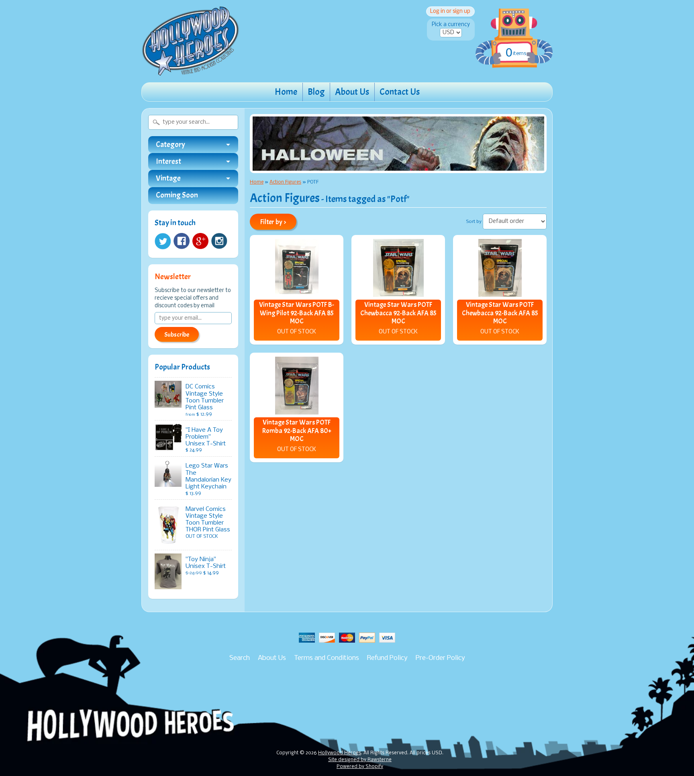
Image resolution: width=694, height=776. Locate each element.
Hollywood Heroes (339, 753)
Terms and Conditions (326, 658)
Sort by (474, 221)
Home (286, 92)
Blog (316, 92)
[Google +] (200, 241)
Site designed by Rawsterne (360, 760)
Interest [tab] (168, 161)
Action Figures (285, 182)
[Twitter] (163, 241)
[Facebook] (182, 241)
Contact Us (400, 92)
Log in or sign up (450, 11)
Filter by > (273, 222)
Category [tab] (170, 144)
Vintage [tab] (168, 178)
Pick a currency (451, 25)
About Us (352, 92)
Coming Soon (177, 195)
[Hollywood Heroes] (190, 71)
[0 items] (514, 29)
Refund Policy (387, 658)
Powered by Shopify (360, 766)
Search (239, 658)
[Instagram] (219, 241)
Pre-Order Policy (440, 658)
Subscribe (176, 335)
